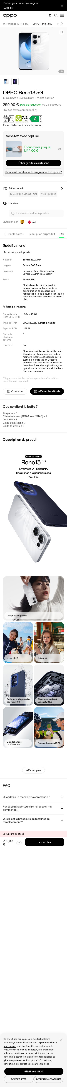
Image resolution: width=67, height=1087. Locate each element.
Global (7, 7)
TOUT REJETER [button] (18, 1079)
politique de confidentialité (33, 1064)
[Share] (61, 32)
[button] (59, 23)
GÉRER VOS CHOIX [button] (33, 1071)
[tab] (15, 23)
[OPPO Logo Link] (10, 16)
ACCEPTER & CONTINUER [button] (48, 1079)
